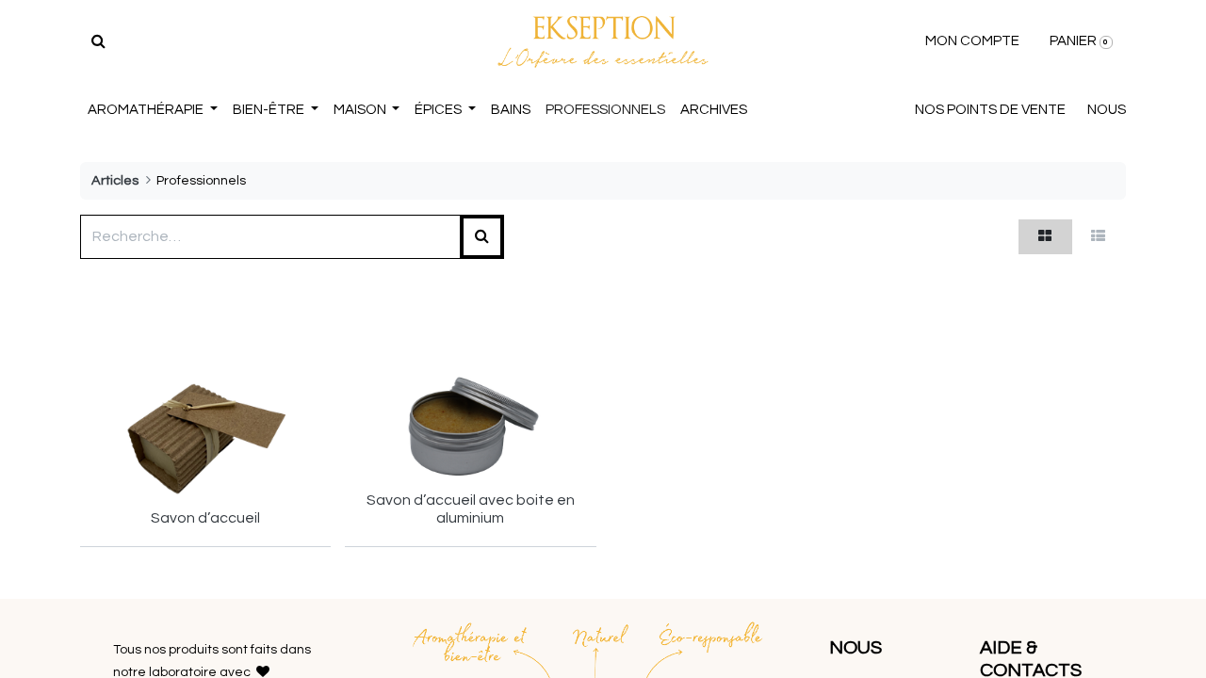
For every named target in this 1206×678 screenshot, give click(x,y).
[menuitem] (510, 110)
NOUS (1106, 110)
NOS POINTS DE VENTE (990, 110)
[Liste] (1098, 236)
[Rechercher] (98, 41)
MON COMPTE (972, 41)
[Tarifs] (1045, 236)
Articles (115, 180)
